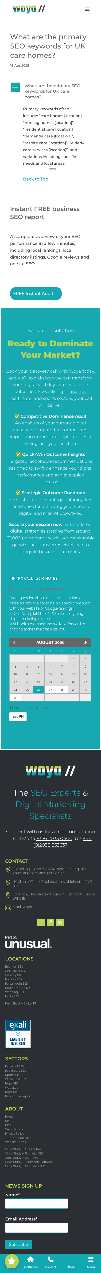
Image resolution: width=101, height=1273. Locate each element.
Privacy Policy (14, 1134)
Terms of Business (18, 1138)
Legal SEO (12, 1083)
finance (77, 391)
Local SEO (12, 1092)
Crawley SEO (14, 975)
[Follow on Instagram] (50, 922)
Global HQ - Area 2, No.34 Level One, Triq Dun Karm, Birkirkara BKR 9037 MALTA (49, 871)
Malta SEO (12, 996)
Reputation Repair (18, 1096)
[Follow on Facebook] (41, 922)
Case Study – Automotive (23, 1149)
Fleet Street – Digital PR (21, 1003)
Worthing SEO (14, 992)
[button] (50, 92)
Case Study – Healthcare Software (29, 1162)
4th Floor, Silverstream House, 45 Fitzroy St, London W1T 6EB (54, 896)
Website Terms (15, 1142)
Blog (8, 1125)
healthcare (20, 398)
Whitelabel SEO (15, 1079)
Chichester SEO (15, 971)
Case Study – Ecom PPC (22, 1158)
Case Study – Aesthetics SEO (25, 1166)
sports (49, 398)
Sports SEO (13, 1075)
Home (9, 1116)
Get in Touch (14, 1129)
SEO (8, 1121)
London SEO (13, 979)
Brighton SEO (14, 967)
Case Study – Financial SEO (24, 1153)
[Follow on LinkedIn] (60, 922)
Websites (11, 1088)
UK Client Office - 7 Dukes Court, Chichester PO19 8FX (52, 883)
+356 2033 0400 (54, 838)
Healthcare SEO (15, 1071)
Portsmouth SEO (16, 984)
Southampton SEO (18, 988)
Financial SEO (14, 1066)
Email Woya (22, 906)
